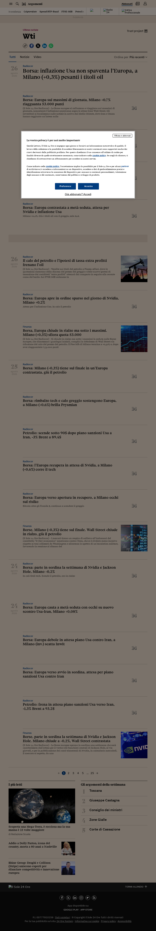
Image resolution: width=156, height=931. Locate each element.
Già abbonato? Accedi (78, 194)
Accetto (88, 186)
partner (125, 166)
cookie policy (99, 155)
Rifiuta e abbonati (122, 136)
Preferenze (65, 186)
